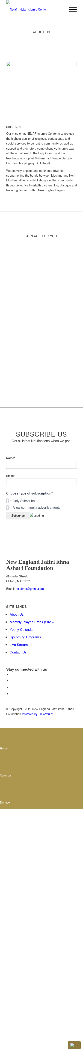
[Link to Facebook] (12, 674)
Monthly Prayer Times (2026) (32, 621)
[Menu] (70, 9)
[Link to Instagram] (12, 687)
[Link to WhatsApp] (12, 681)
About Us (17, 614)
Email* (10, 476)
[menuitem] (70, 9)
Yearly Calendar (22, 629)
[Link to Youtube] (12, 694)
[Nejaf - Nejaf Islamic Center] (34, 9)
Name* (10, 458)
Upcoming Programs (25, 636)
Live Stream (19, 644)
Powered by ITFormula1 (38, 714)
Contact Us (18, 652)
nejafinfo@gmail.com (29, 588)
